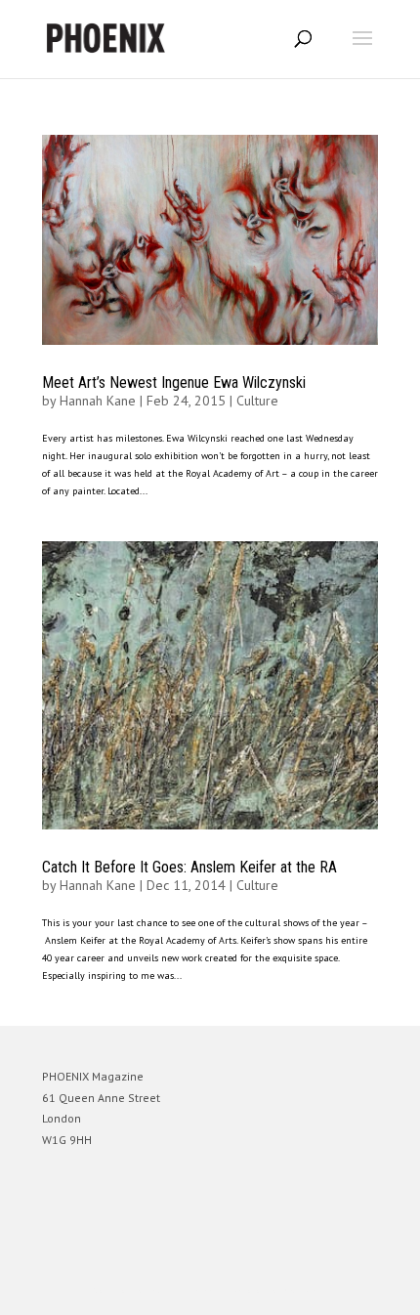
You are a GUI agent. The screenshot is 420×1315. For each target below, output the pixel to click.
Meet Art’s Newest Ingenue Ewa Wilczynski (174, 382)
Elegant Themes (183, 1291)
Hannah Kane (98, 400)
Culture (257, 400)
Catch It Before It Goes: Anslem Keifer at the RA (189, 867)
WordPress (304, 1291)
